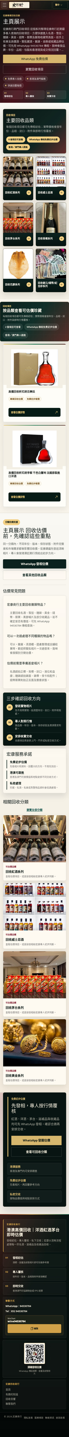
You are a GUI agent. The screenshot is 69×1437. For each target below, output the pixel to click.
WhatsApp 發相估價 (34, 564)
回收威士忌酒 (45, 192)
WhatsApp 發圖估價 (36, 1140)
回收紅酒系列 (12, 192)
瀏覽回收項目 (34, 69)
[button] (4, 5)
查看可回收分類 (36, 1152)
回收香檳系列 (45, 238)
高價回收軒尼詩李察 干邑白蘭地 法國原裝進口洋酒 (34, 474)
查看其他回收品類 (34, 575)
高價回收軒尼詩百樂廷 (21, 391)
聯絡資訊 (49, 1417)
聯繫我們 (11, 1403)
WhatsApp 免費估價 (34, 59)
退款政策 (60, 1417)
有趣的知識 (12, 1394)
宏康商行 (17, 1416)
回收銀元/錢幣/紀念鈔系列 (47, 284)
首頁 (8, 1389)
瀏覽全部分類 (34, 810)
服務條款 (39, 1417)
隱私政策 (28, 1417)
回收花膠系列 (12, 284)
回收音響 (11, 1399)
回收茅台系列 (12, 238)
